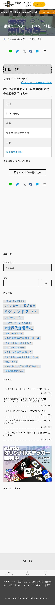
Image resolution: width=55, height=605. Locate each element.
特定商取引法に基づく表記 (30, 581)
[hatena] (37, 51)
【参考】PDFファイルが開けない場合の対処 (24, 411)
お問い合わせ (14, 585)
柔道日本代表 (11, 362)
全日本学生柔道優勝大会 (15, 348)
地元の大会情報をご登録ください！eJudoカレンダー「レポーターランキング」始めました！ (26, 400)
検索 (5, 278)
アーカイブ (8, 262)
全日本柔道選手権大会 (19, 352)
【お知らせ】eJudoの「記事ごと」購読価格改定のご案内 (26, 434)
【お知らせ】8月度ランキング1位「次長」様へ (26, 389)
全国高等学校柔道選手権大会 (23, 338)
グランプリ (15, 318)
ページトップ (9, 575)
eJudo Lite (9, 581)
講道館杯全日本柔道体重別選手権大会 (23, 366)
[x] (24, 51)
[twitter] (17, 51)
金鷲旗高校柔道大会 (15, 371)
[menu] (49, 4)
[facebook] (30, 51)
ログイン (38, 4)
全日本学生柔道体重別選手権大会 (19, 343)
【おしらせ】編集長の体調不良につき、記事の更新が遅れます (26, 421)
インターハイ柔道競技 (21, 305)
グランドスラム (23, 311)
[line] (10, 51)
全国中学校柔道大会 (14, 334)
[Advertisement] (27, 220)
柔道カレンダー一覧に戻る (38, 82)
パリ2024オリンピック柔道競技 (18, 323)
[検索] (46, 283)
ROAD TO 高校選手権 (15, 301)
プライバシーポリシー (34, 585)
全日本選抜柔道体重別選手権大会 (22, 357)
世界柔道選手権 (20, 328)
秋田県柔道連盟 (14, 152)
